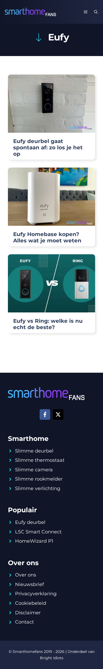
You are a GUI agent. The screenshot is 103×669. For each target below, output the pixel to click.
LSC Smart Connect (38, 532)
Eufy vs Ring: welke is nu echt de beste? (48, 324)
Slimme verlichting (37, 488)
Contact (24, 622)
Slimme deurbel (34, 451)
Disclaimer (28, 613)
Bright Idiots (51, 658)
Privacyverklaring (36, 594)
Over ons (25, 575)
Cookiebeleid (30, 603)
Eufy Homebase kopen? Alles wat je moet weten (47, 237)
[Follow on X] (58, 414)
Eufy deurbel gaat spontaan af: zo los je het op (48, 147)
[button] (96, 12)
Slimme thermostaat (39, 460)
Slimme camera (34, 470)
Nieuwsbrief (29, 584)
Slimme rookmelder (39, 479)
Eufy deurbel (30, 522)
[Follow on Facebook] (45, 414)
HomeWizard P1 (34, 541)
